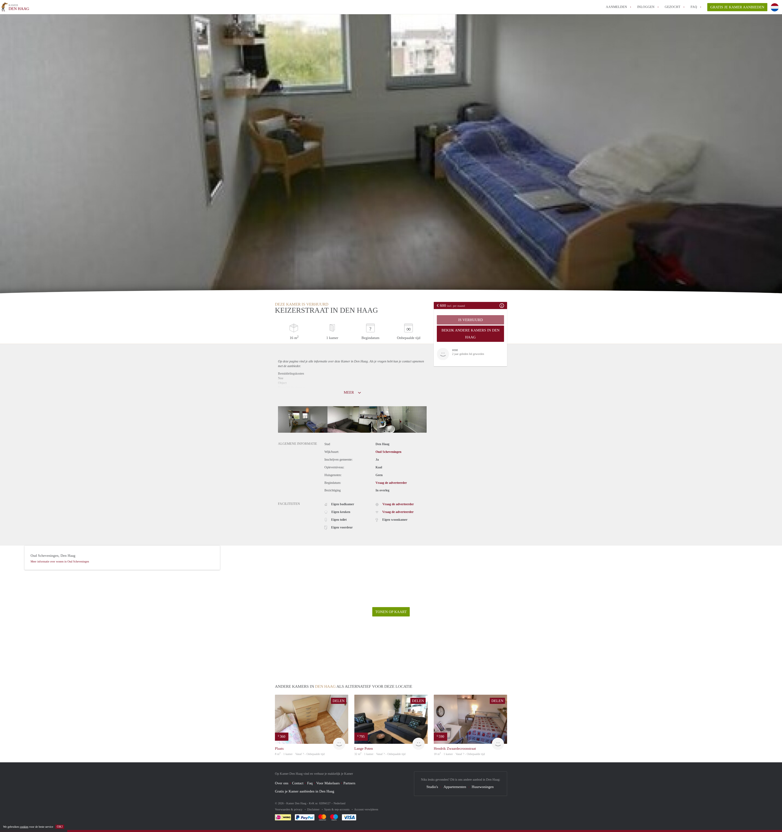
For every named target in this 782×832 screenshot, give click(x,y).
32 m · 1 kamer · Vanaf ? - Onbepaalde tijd (379, 754)
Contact (297, 783)
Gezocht (672, 7)
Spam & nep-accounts (337, 809)
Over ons (281, 783)
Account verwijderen (366, 809)
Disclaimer (313, 809)
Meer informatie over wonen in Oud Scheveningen (60, 561)
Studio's (432, 787)
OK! (60, 826)
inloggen (646, 7)
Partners (349, 783)
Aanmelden (616, 7)
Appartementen (455, 787)
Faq (310, 783)
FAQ (694, 7)
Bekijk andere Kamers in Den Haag (471, 333)
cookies (24, 826)
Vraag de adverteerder (391, 482)
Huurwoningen (483, 787)
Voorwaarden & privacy (289, 809)
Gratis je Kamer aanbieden (737, 7)
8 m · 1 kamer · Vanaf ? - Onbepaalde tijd (300, 754)
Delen (339, 701)
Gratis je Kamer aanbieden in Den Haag (304, 791)
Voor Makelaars (328, 783)
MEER (349, 392)
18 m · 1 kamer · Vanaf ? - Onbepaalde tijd (459, 754)
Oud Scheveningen (388, 451)
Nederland (339, 803)
